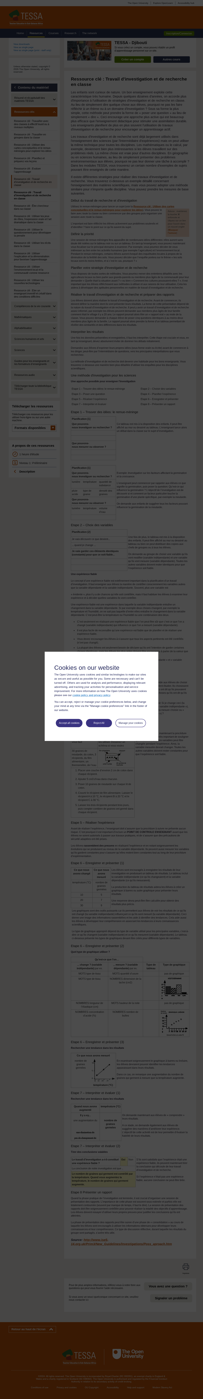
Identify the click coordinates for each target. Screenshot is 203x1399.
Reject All (99, 723)
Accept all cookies (69, 723)
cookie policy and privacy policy (91, 695)
